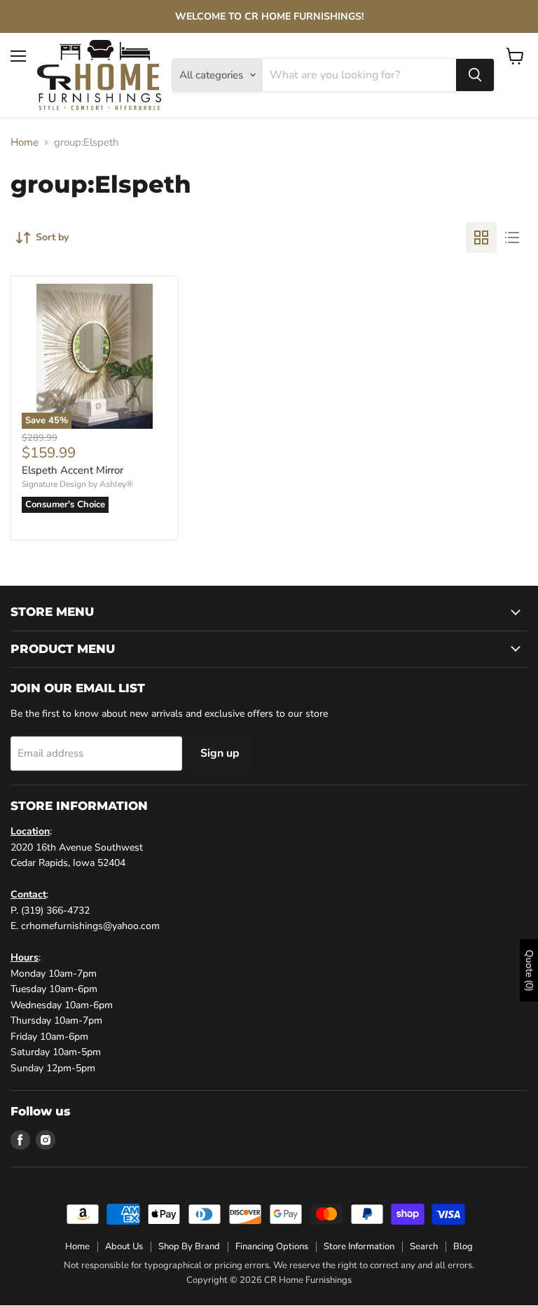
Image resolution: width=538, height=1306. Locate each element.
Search (424, 1246)
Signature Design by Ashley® (77, 484)
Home (25, 143)
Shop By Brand (189, 1246)
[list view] (512, 237)
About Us (124, 1246)
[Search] (475, 75)
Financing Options (271, 1246)
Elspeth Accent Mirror (72, 470)
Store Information (359, 1246)
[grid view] (481, 237)
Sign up (220, 753)
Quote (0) (529, 970)
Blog (463, 1246)
